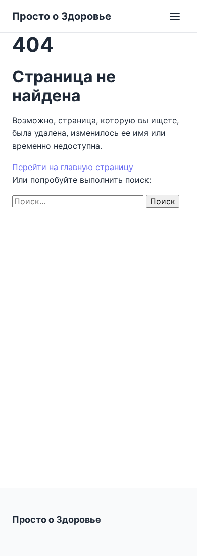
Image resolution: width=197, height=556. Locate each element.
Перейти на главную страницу (72, 167)
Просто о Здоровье (61, 16)
